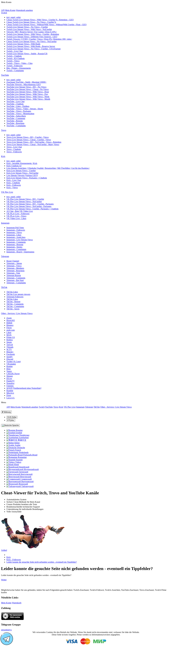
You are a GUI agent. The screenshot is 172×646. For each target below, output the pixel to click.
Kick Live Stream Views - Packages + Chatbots (26, 178)
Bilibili (9, 323)
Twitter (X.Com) (13, 361)
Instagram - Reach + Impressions (20, 252)
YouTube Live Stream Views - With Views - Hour (27, 92)
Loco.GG (10, 398)
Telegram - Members (15, 268)
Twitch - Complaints (15, 70)
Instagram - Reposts (14, 244)
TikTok (4, 287)
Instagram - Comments (16, 242)
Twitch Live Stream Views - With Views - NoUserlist (29, 29)
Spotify (9, 357)
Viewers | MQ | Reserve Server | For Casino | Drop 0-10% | (31, 32)
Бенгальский (26, 474)
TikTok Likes (12, 292)
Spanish (19, 460)
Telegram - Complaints (16, 283)
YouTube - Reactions (15, 123)
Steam (9, 342)
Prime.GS (10, 337)
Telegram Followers (14, 297)
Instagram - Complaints (16, 249)
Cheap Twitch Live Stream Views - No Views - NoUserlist (31, 41)
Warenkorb (16, 603)
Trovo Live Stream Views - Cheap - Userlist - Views (28, 140)
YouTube (5, 75)
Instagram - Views (14, 232)
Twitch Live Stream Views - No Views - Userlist (27, 27)
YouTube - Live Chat (15, 101)
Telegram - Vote (13, 273)
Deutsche (21, 447)
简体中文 (21, 440)
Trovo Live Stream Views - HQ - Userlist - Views (27, 137)
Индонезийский (31, 469)
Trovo (3, 130)
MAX (9, 335)
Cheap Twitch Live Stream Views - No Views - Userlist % (31, 22)
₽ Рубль (11, 420)
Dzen (8, 395)
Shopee (9, 376)
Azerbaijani (23, 437)
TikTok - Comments (15, 304)
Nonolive (10, 383)
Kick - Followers (13, 185)
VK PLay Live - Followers (17, 213)
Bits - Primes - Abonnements (18, 68)
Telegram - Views (14, 266)
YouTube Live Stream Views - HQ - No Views (26, 87)
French (18, 450)
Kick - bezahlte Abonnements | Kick (21, 163)
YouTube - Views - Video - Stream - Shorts (24, 109)
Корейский (24, 467)
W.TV (9, 349)
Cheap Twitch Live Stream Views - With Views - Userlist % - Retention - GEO (40, 20)
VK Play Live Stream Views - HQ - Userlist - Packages (30, 204)
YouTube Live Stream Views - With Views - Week (27, 96)
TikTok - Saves (12, 309)
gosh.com (10, 330)
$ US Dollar (12, 417)
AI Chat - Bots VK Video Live (19, 211)
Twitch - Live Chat (14, 51)
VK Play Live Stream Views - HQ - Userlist (25, 199)
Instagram (5, 223)
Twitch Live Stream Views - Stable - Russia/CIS (26, 53)
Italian (17, 443)
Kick (3, 156)
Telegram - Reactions (15, 270)
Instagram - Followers (15, 230)
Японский (23, 484)
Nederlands (23, 452)
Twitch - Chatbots (14, 56)
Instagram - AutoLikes (15, 237)
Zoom (9, 318)
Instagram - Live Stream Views (19, 240)
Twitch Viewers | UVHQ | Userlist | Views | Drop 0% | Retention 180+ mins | (39, 39)
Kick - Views (12, 187)
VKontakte (11, 364)
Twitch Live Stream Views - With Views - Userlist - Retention (32, 34)
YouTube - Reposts (14, 121)
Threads (9, 347)
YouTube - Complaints (16, 126)
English (18, 433)
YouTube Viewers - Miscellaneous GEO (23, 84)
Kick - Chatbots (13, 183)
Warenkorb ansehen (24, 10)
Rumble (9, 390)
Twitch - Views (12, 61)
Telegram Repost (13, 275)
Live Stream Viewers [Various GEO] (22, 175)
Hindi (16, 464)
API (3, 10)
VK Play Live (7, 192)
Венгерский (25, 476)
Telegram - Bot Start (15, 280)
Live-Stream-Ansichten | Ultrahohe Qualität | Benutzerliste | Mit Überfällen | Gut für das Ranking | (48, 168)
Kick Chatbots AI (13, 166)
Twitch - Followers (14, 66)
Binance (9, 325)
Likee (8, 332)
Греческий (23, 472)
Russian (19, 430)
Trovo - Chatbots (13, 149)
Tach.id (9, 344)
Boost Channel (12, 261)
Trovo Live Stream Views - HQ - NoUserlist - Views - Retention (33, 142)
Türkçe (18, 462)
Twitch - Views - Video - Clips (19, 63)
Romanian (22, 457)
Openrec (10, 386)
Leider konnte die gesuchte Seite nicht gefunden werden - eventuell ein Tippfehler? (41, 562)
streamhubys (6, 630)
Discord (9, 359)
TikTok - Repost (13, 301)
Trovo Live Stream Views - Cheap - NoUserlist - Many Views (32, 144)
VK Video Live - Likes (16, 218)
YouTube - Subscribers (16, 116)
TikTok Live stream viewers (18, 294)
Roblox (9, 340)
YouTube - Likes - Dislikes (17, 106)
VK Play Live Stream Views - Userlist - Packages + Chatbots (32, 209)
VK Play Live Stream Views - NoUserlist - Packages (28, 206)
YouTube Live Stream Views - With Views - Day (27, 94)
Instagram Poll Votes (15, 227)
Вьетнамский (27, 481)
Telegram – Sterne (14, 263)
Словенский (26, 479)
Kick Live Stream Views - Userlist (21, 170)
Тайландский (27, 486)
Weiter (4, 580)
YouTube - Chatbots (15, 104)
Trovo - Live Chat (14, 147)
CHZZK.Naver (13, 373)
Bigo (8, 369)
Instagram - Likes (13, 235)
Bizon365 (10, 320)
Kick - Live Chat (13, 180)
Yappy (9, 371)
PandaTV (10, 381)
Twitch (4, 13)
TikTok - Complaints (15, 306)
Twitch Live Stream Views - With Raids (23, 44)
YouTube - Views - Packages (18, 111)
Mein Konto (10, 10)
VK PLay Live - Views (16, 216)
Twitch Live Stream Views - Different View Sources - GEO (31, 37)
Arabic (17, 445)
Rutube (9, 366)
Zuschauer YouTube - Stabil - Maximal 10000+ (26, 82)
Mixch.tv (10, 393)
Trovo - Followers (14, 152)
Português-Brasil (30, 455)
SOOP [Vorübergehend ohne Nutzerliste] (23, 388)
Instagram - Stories (14, 247)
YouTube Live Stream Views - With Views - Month (28, 99)
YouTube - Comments (15, 118)
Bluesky (9, 352)
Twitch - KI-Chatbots (15, 58)
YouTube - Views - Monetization (20, 113)
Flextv (9, 327)
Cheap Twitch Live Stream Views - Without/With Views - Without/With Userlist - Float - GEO (46, 24)
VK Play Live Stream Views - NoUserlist (24, 201)
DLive (9, 378)
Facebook (10, 354)
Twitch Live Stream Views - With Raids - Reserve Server (30, 46)
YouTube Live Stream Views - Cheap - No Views (27, 89)
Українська (24, 435)
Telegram (5, 256)
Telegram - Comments (15, 278)
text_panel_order (13, 17)
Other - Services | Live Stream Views (17, 313)
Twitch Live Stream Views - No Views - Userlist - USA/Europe (33, 49)
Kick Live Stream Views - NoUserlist (22, 173)
